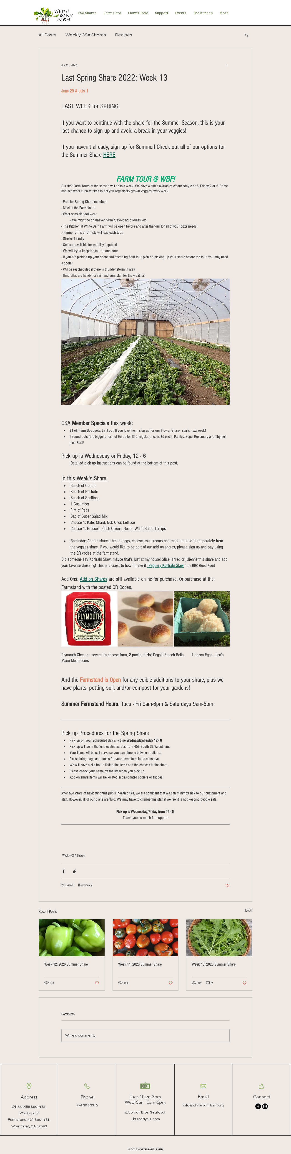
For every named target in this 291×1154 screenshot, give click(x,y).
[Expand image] (89, 619)
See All (248, 911)
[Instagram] (265, 1106)
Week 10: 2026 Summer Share (214, 964)
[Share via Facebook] (63, 871)
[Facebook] (258, 1106)
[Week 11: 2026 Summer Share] (145, 937)
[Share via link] (75, 871)
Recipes (123, 35)
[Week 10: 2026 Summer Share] (219, 937)
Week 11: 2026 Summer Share (140, 964)
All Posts (47, 35)
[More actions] (227, 65)
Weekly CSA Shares (85, 35)
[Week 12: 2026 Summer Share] (72, 937)
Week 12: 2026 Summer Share (66, 964)
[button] (246, 35)
